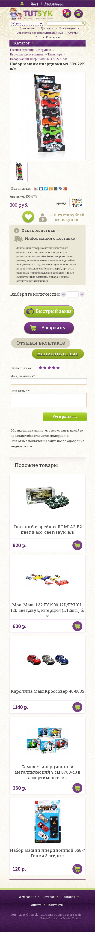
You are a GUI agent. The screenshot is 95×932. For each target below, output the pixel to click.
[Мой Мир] (55, 189)
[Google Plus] (65, 189)
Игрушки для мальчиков (27, 54)
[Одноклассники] (50, 189)
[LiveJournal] (60, 189)
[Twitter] (46, 189)
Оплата (36, 905)
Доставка (47, 28)
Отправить (65, 416)
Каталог (49, 897)
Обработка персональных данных (40, 32)
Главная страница (22, 50)
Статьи (73, 32)
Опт (38, 37)
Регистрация (54, 3)
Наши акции (67, 28)
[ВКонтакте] (41, 189)
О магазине (27, 28)
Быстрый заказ (53, 311)
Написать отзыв (58, 353)
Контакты (53, 37)
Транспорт (55, 54)
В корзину (54, 327)
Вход (35, 3)
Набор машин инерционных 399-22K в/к (38, 59)
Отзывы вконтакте (40, 342)
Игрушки (44, 50)
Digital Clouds (72, 918)
